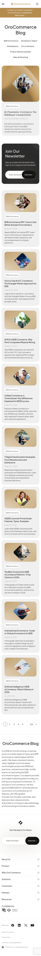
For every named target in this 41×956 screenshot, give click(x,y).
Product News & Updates (20, 52)
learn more (19, 15)
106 (31, 724)
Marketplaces (12, 46)
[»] (36, 724)
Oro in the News (27, 46)
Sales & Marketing (20, 57)
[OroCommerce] (20, 4)
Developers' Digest (29, 41)
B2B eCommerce (11, 41)
